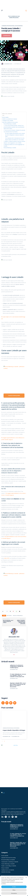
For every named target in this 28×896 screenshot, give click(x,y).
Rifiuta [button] (14, 890)
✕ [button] (26, 877)
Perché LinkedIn (5, 117)
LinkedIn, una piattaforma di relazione (9, 118)
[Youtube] (14, 703)
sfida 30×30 (6, 558)
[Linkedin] (14, 654)
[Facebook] (7, 611)
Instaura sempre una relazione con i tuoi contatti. (14, 139)
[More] (19, 611)
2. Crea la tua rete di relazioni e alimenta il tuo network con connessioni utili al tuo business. (14, 131)
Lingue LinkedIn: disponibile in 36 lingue (14, 730)
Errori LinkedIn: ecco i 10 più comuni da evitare (8, 621)
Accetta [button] (14, 886)
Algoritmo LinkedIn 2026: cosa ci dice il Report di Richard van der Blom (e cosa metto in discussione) (18, 684)
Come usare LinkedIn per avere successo (10, 122)
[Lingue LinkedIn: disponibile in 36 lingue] (14, 718)
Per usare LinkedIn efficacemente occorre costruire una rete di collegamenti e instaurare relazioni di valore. (15, 135)
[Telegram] (6, 817)
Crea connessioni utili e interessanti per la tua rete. (15, 138)
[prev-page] (2, 741)
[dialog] (14, 886)
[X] (10, 611)
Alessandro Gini (8, 63)
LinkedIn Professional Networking (12, 25)
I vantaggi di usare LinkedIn (7, 120)
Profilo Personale (18, 615)
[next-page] (4, 741)
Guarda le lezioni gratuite (14, 395)
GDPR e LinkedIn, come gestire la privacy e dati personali (21, 622)
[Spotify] (10, 703)
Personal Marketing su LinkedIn (10, 123)
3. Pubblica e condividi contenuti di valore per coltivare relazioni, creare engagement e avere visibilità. (14, 142)
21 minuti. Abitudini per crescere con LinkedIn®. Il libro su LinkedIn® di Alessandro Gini (18, 675)
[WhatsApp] (16, 611)
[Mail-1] (7, 703)
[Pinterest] (13, 611)
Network (9, 615)
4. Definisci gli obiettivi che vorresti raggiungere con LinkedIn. (14, 145)
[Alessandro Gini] (2, 64)
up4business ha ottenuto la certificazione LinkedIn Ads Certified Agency (16, 666)
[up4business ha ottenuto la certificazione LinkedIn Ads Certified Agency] (5, 668)
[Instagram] (9, 817)
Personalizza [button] (14, 893)
